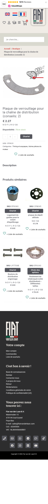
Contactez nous (12, 378)
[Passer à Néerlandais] (15, 14)
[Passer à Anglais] (7, 14)
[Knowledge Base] (14, 23)
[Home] (38, 17)
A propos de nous (13, 381)
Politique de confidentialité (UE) (19, 393)
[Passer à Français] (22, 14)
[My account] (9, 22)
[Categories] (19, 22)
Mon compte (11, 351)
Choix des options (35, 271)
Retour (9, 384)
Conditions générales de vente (18, 390)
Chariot (26, 136)
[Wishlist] (4, 22)
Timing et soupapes (20, 146)
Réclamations (11, 387)
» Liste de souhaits (25, 155)
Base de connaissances (15, 372)
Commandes (11, 354)
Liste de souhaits (13, 357)
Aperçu (13, 201)
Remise (9, 375)
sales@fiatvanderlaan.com (23, 424)
